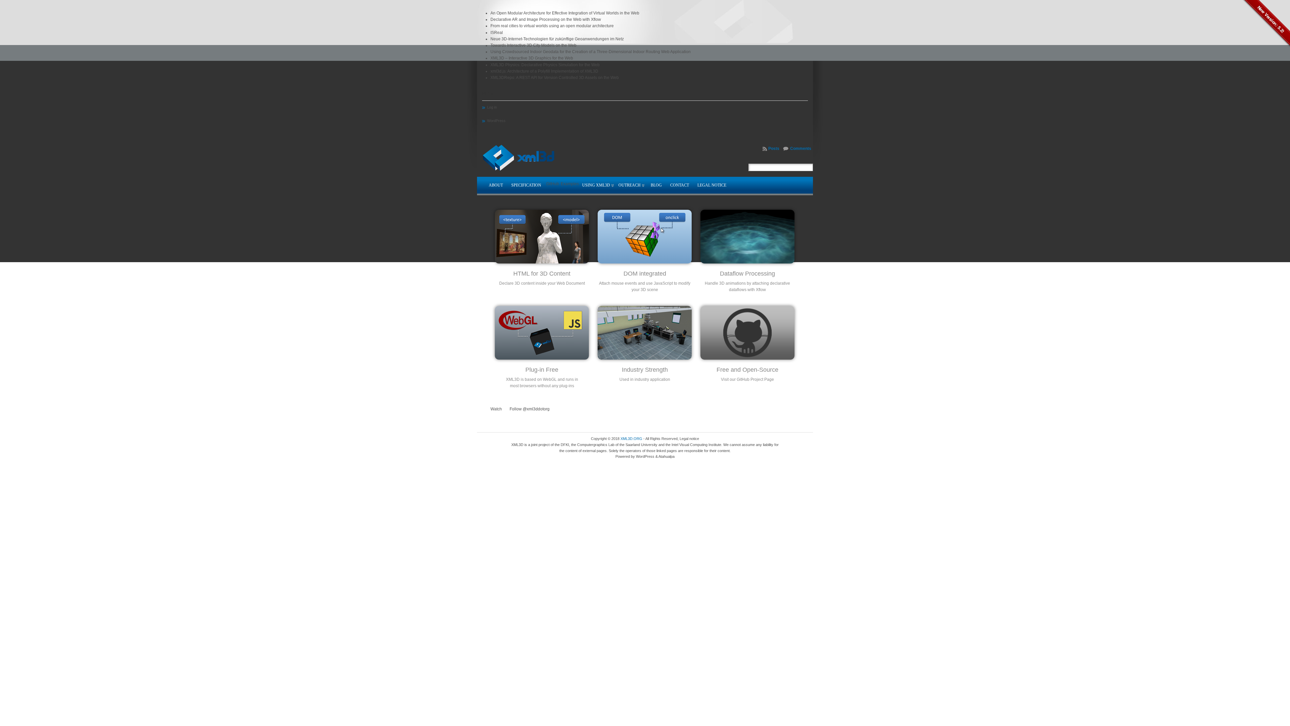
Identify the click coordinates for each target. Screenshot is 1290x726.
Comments (800, 148)
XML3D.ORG (631, 439)
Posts (773, 148)
